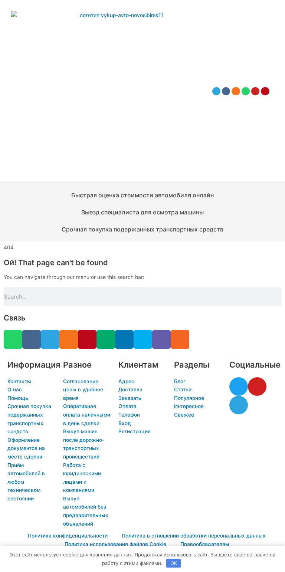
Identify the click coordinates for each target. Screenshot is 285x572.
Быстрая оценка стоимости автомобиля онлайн (142, 195)
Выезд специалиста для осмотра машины (142, 212)
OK (173, 563)
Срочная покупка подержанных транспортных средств (142, 229)
